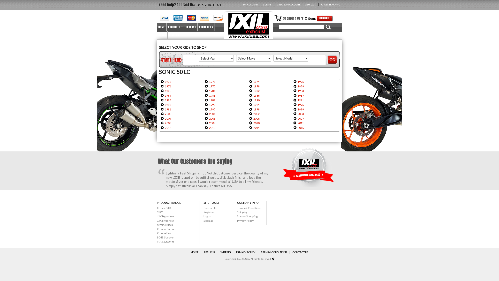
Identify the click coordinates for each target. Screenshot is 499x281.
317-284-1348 (209, 5)
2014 (256, 127)
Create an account (288, 4)
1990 (256, 100)
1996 (168, 109)
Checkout (325, 18)
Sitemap (208, 220)
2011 (301, 123)
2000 (168, 114)
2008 (168, 123)
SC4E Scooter (165, 237)
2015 (301, 127)
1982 (256, 90)
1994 (256, 104)
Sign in (267, 4)
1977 (212, 86)
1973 (212, 81)
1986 (256, 95)
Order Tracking (330, 4)
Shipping (242, 212)
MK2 (160, 212)
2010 (256, 123)
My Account (250, 4)
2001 (212, 114)
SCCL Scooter (165, 241)
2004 (168, 118)
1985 (212, 95)
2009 (212, 123)
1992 (168, 104)
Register (208, 212)
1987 (301, 95)
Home (194, 252)
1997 (212, 109)
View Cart (311, 4)
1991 (301, 100)
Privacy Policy (245, 220)
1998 (256, 109)
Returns (209, 252)
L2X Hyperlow (165, 216)
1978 (256, 86)
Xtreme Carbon (166, 229)
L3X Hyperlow (165, 220)
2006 (256, 118)
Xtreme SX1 (164, 208)
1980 (168, 90)
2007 (301, 118)
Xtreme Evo (164, 233)
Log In (207, 216)
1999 (301, 109)
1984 (168, 95)
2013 (212, 127)
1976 (168, 86)
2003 (301, 114)
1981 (212, 90)
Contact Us (210, 208)
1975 (301, 81)
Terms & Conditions (249, 208)
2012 (168, 127)
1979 (301, 86)
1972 (168, 81)
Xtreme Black (165, 224)
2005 (212, 118)
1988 (168, 100)
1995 (301, 104)
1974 (256, 81)
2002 (256, 114)
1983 (301, 90)
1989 (212, 100)
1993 (212, 104)
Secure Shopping (247, 216)
